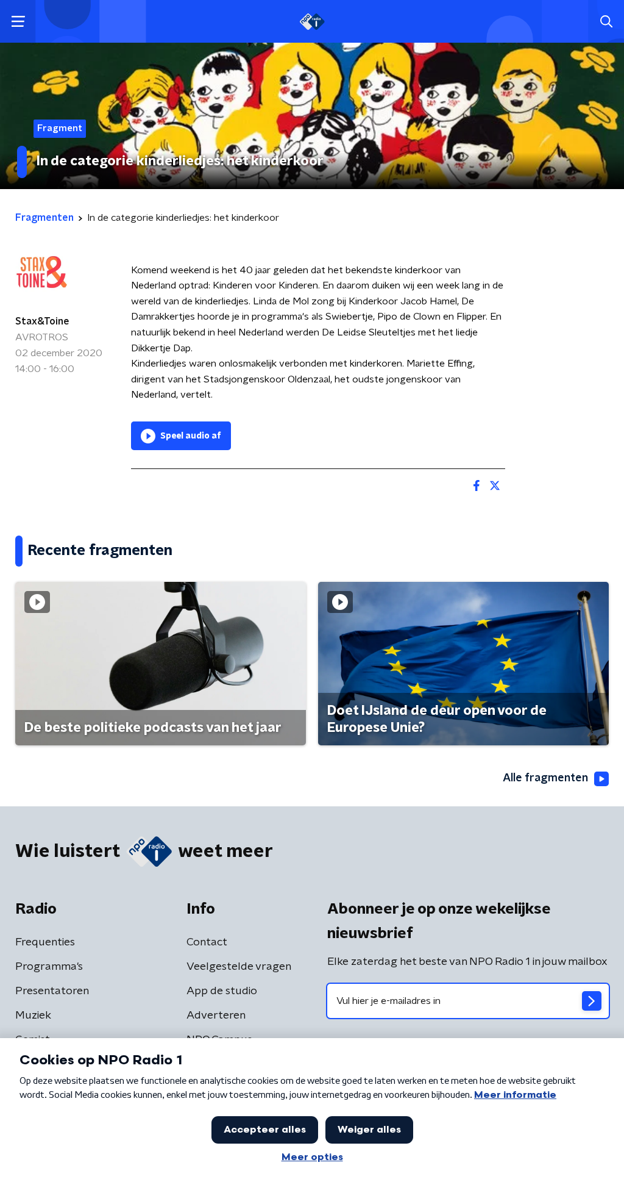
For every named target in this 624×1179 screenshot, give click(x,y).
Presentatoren (52, 991)
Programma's (49, 966)
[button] (18, 21)
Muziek (33, 1015)
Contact (206, 942)
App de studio (221, 991)
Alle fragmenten (545, 778)
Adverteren (216, 1015)
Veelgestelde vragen (238, 966)
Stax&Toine (42, 321)
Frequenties (45, 942)
